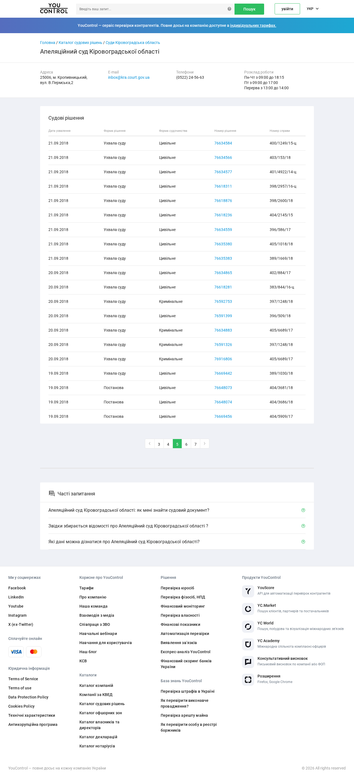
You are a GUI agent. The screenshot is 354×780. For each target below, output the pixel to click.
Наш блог (88, 652)
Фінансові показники (180, 624)
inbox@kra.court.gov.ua (129, 77)
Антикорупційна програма (33, 724)
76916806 (223, 359)
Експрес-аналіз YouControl (186, 652)
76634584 (223, 143)
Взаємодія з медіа (96, 615)
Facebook (17, 588)
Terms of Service (23, 679)
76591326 (223, 344)
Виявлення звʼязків (179, 642)
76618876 (223, 200)
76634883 (223, 330)
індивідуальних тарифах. (253, 25)
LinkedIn (16, 597)
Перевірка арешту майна (184, 715)
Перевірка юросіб (177, 588)
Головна (47, 42)
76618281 (223, 287)
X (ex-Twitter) (20, 624)
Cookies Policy (21, 706)
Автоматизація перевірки (185, 633)
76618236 (223, 215)
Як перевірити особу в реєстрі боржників (189, 727)
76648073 (223, 387)
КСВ (83, 661)
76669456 (223, 416)
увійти (287, 9)
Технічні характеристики (31, 715)
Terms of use (20, 688)
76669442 (223, 373)
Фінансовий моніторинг (183, 606)
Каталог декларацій (98, 737)
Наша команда (93, 606)
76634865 (223, 272)
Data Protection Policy (28, 697)
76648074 (223, 402)
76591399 (223, 316)
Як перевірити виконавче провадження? (185, 703)
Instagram (17, 615)
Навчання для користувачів (105, 642)
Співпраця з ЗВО (94, 624)
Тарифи (86, 588)
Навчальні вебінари (98, 633)
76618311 (223, 186)
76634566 (223, 157)
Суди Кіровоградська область (133, 42)
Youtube (16, 606)
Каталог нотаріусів (97, 746)
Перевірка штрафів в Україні (188, 691)
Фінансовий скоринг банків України (186, 664)
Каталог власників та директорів (99, 725)
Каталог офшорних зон (100, 713)
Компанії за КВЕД (96, 694)
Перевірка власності (180, 615)
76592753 (223, 301)
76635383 (223, 258)
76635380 (223, 244)
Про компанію (92, 597)
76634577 (223, 172)
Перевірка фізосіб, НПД (183, 597)
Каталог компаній (96, 685)
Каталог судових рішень (80, 42)
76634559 (223, 229)
